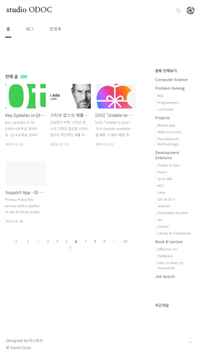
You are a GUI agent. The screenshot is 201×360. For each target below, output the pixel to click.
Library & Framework (174, 233)
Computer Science (171, 79)
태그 (30, 29)
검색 (178, 10)
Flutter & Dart (168, 165)
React (162, 171)
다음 (70, 247)
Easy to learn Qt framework (170, 265)
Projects (162, 117)
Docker (163, 226)
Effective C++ (168, 249)
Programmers (168, 102)
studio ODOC (29, 10)
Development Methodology (168, 141)
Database (165, 255)
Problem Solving (170, 88)
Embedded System (173, 212)
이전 (16, 241)
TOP (190, 342)
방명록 (55, 29)
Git (160, 219)
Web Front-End (169, 131)
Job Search (165, 276)
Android (164, 205)
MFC (161, 185)
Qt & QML (165, 178)
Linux (161, 192)
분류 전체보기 (166, 70)
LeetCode (165, 109)
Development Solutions (167, 155)
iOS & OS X (166, 199)
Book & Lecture (169, 241)
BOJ (161, 95)
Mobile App (166, 125)
